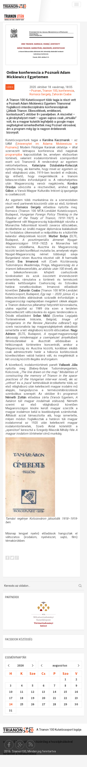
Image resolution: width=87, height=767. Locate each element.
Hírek (9, 87)
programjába (14, 154)
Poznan (36, 90)
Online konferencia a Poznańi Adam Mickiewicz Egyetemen (38, 74)
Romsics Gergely (40, 94)
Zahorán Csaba (61, 94)
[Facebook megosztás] (7, 558)
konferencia (66, 90)
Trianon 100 (49, 90)
